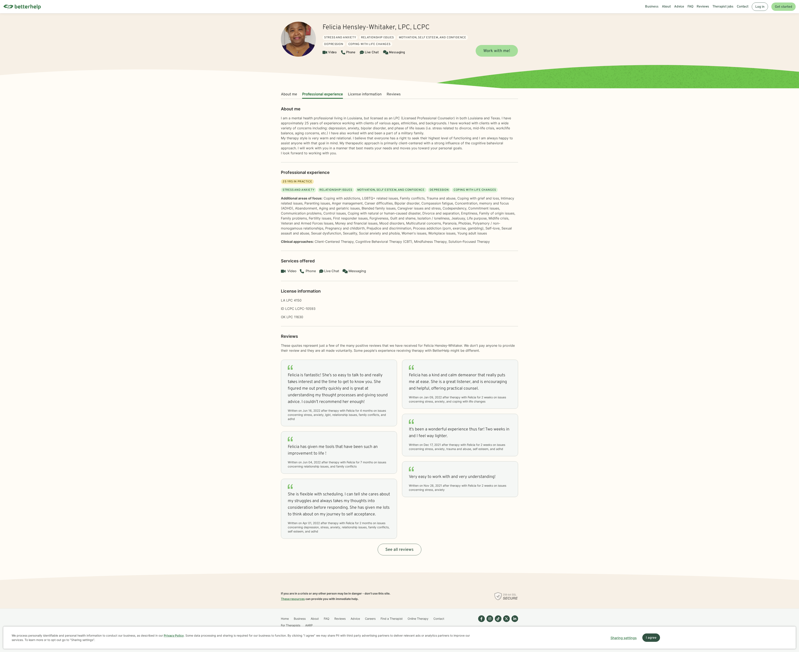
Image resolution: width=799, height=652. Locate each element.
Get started (783, 7)
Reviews (394, 94)
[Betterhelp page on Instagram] (489, 622)
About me (289, 94)
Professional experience (322, 94)
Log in (759, 7)
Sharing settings (623, 638)
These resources (293, 599)
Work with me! (496, 51)
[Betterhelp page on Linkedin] (514, 622)
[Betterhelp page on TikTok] (497, 622)
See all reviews (399, 549)
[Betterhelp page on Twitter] (505, 622)
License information (365, 94)
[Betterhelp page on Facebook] (480, 622)
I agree (651, 638)
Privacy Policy (174, 635)
